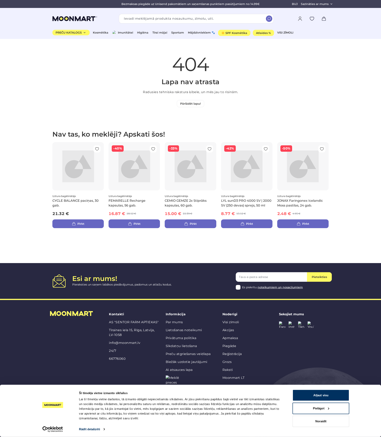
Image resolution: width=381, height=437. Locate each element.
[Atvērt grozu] (324, 18)
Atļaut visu (320, 395)
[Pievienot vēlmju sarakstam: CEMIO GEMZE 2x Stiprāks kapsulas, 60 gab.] (209, 148)
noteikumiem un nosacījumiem (280, 287)
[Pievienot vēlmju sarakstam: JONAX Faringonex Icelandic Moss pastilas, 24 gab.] (321, 148)
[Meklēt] (269, 18)
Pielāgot (318, 408)
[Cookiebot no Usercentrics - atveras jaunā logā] (52, 429)
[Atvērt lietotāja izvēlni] (300, 18)
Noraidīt (321, 421)
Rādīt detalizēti (89, 429)
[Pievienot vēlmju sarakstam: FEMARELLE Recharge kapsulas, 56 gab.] (153, 148)
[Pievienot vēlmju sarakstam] (312, 18)
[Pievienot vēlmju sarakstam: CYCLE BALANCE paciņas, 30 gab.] (97, 148)
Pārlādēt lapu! (190, 103)
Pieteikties (319, 277)
